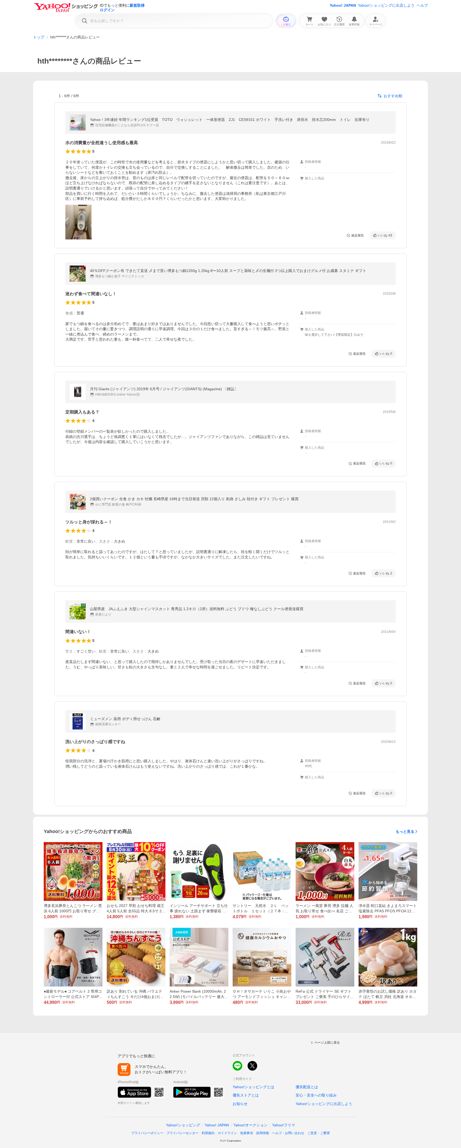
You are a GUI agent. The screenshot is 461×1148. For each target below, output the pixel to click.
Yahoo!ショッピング (183, 1125)
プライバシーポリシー (147, 1133)
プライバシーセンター (182, 1133)
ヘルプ (422, 5)
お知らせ (240, 1104)
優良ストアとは (246, 1095)
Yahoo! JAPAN (343, 5)
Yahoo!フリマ (283, 1125)
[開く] (78, 222)
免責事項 (246, 1133)
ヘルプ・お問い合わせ (288, 1133)
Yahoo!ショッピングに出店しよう (386, 5)
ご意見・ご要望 (318, 1133)
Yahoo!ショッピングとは (253, 1087)
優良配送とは (307, 1087)
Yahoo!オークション (250, 1125)
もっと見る (405, 831)
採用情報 (262, 1133)
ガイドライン (227, 1133)
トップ (38, 37)
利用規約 (208, 1133)
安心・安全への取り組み (316, 1095)
